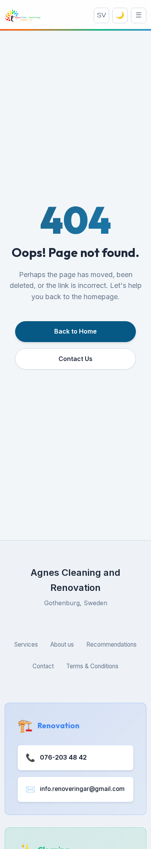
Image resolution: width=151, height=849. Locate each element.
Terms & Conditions (92, 666)
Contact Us (75, 359)
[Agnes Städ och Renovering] (23, 15)
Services (26, 644)
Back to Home (75, 331)
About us (62, 644)
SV (101, 15)
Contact (43, 666)
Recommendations (111, 644)
